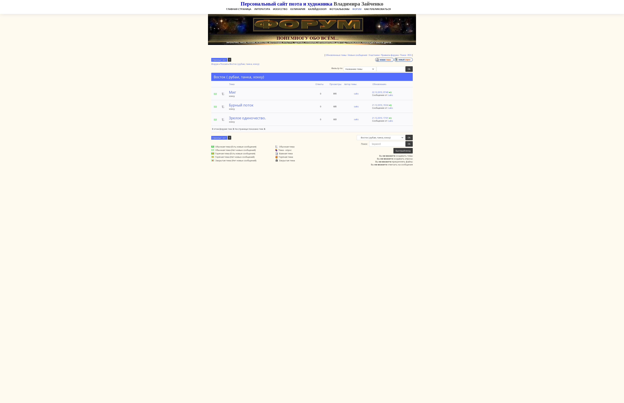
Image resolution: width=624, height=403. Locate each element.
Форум (214, 64)
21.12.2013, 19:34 (380, 105)
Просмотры (335, 84)
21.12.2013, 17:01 (380, 117)
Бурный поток (241, 105)
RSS (410, 55)
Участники (374, 55)
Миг (232, 92)
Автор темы (350, 84)
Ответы (319, 84)
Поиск (403, 55)
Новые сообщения (357, 55)
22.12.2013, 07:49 (380, 92)
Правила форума (390, 55)
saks (356, 93)
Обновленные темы (336, 55)
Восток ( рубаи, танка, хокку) (244, 64)
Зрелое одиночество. (247, 117)
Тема (231, 84)
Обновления (378, 84)
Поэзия (224, 64)
